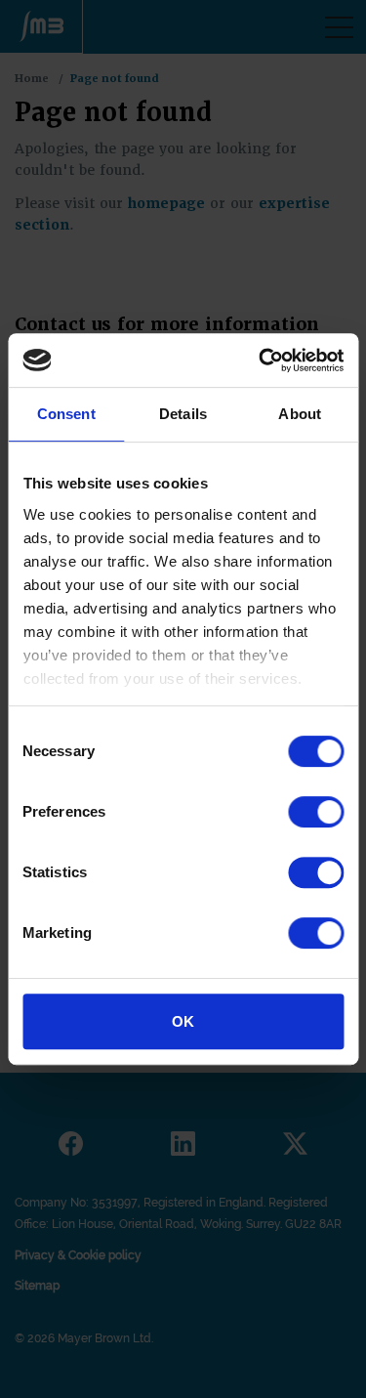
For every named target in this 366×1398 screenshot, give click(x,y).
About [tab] (299, 413)
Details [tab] (183, 413)
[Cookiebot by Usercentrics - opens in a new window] (261, 360)
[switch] (316, 811)
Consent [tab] (66, 413)
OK (183, 1021)
